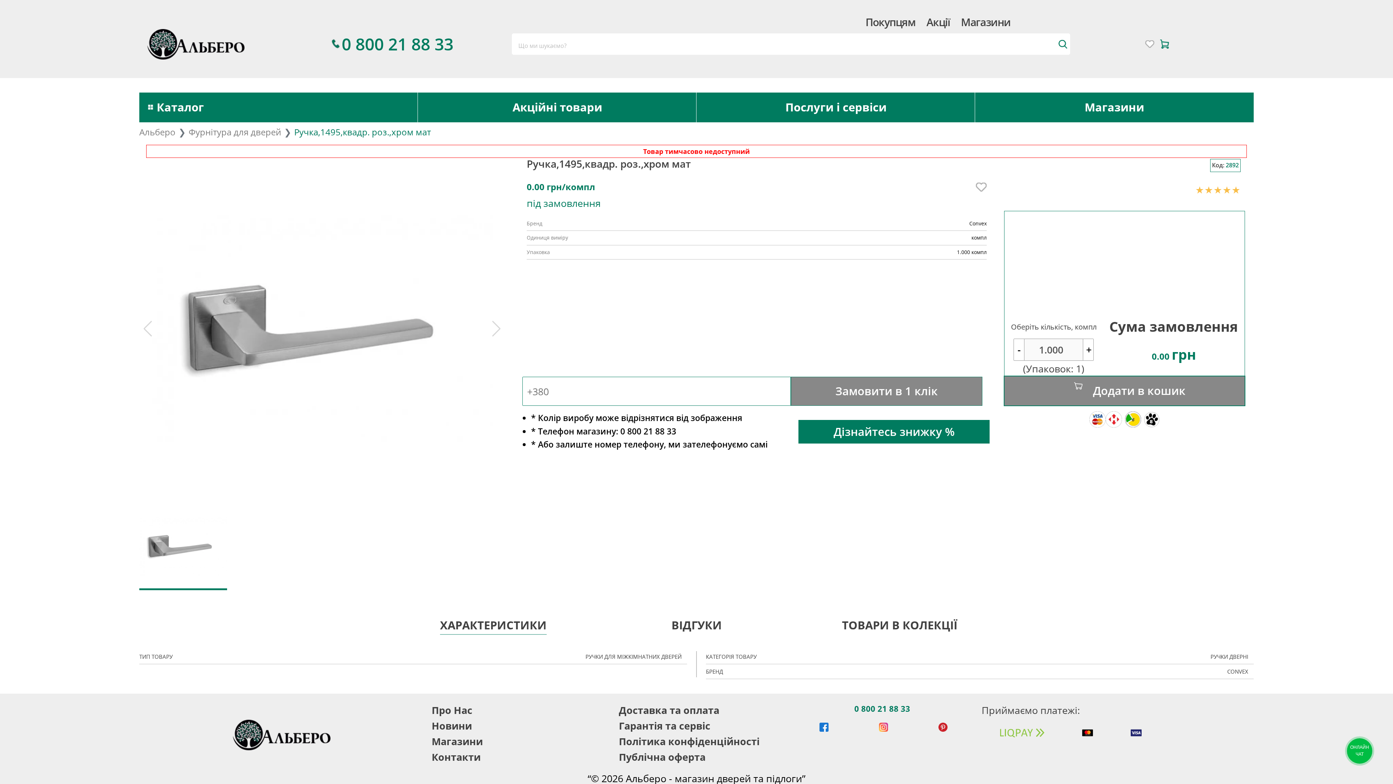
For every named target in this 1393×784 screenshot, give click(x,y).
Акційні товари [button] (557, 107)
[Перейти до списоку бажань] (1149, 44)
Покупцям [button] (890, 22)
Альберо (157, 132)
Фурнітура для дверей (235, 132)
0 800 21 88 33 (882, 708)
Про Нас (452, 710)
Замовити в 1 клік (886, 391)
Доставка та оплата (669, 710)
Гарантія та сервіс (664, 725)
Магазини (985, 22)
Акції (938, 22)
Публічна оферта (662, 757)
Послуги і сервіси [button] (836, 107)
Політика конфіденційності (689, 741)
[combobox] (791, 44)
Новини (452, 725)
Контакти (456, 757)
